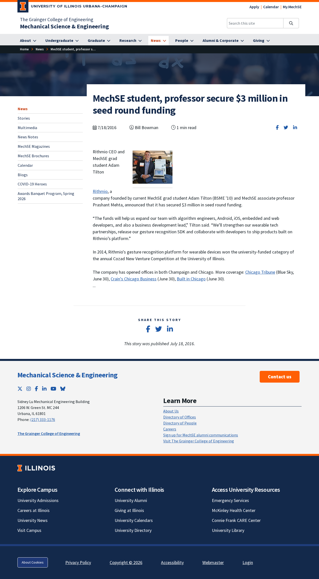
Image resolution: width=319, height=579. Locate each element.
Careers (169, 428)
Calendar (271, 6)
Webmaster (213, 562)
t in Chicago (195, 279)
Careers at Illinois (33, 510)
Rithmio (100, 191)
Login (247, 562)
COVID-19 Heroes (32, 183)
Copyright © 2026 (126, 562)
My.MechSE (292, 6)
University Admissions (38, 500)
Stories (24, 117)
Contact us (279, 377)
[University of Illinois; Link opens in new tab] (36, 468)
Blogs (23, 174)
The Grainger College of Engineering (56, 19)
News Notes (28, 136)
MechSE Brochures (33, 155)
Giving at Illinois (129, 510)
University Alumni (131, 500)
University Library (228, 530)
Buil (180, 279)
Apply (254, 6)
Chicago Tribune (260, 272)
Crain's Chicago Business (134, 279)
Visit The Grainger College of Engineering (198, 440)
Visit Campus (29, 530)
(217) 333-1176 (42, 419)
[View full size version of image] (152, 167)
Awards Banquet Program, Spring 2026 (46, 196)
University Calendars (134, 520)
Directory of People (180, 422)
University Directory (133, 530)
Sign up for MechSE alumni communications (200, 434)
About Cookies (33, 562)
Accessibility (172, 562)
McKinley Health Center (233, 510)
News (23, 108)
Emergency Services (230, 500)
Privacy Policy (78, 562)
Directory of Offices (179, 416)
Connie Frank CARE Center (236, 520)
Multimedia (27, 127)
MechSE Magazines (34, 146)
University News (32, 520)
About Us (171, 411)
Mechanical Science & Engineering (67, 374)
